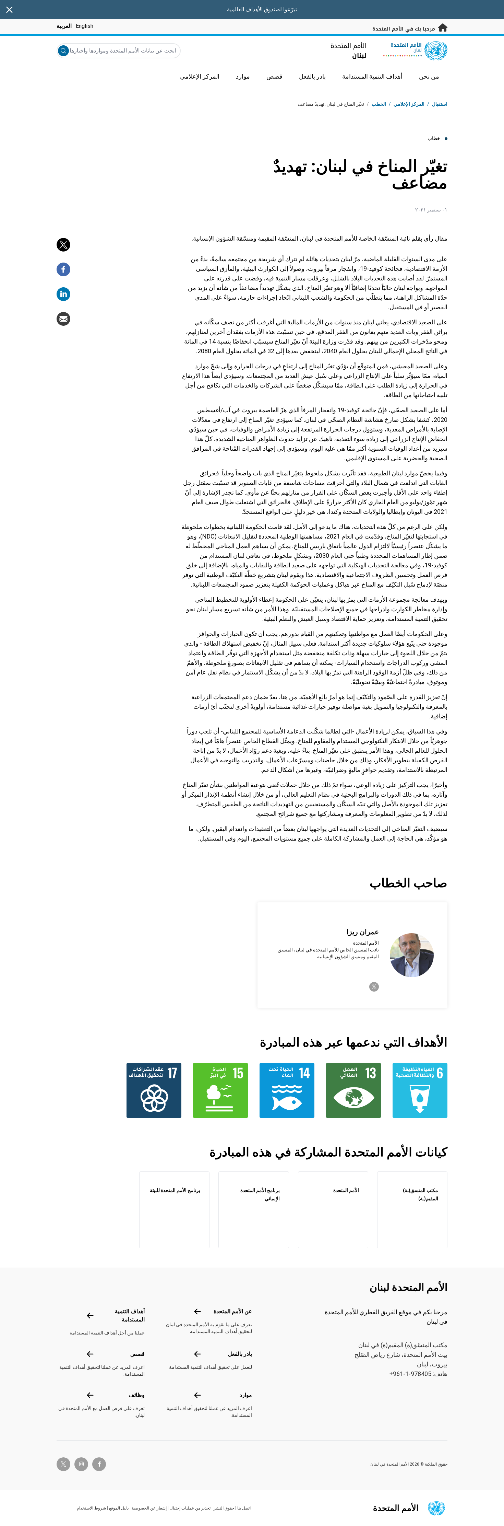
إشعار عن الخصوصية (149, 1508)
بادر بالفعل (240, 1354)
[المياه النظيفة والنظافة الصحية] (418, 1090)
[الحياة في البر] (219, 1090)
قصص (137, 1354)
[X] (63, 245)
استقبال (439, 104)
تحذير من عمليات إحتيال (190, 1508)
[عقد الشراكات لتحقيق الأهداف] (152, 1090)
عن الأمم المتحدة (233, 1311)
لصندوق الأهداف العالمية (254, 9)
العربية (64, 26)
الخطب (379, 104)
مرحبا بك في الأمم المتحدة (404, 29)
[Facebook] (63, 269)
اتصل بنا (244, 1508)
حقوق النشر (224, 1508)
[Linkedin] (63, 294)
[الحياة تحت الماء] (285, 1090)
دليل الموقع (119, 1508)
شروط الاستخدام (91, 1508)
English (84, 26)
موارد (246, 1395)
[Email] (63, 319)
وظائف (137, 1395)
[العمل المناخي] (352, 1090)
